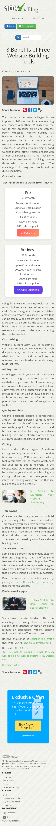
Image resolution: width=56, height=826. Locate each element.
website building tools (33, 655)
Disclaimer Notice (11, 665)
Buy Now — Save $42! (28, 726)
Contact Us (7, 805)
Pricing (6, 784)
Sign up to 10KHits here (37, 642)
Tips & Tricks (38, 18)
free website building (20, 651)
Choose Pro (28, 232)
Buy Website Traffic (11, 801)
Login (11, 26)
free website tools (43, 651)
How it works (8, 780)
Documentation (19, 18)
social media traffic (42, 639)
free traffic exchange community (34, 582)
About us (7, 777)
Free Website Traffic (11, 798)
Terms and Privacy (11, 787)
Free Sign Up (27, 26)
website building (11, 655)
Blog (5, 794)
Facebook (10, 812)
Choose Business (28, 290)
